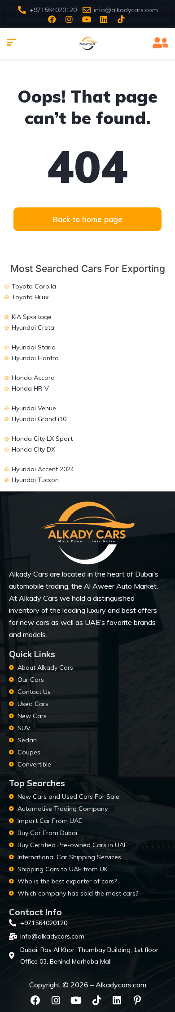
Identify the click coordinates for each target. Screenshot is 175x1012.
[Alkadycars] (87, 43)
